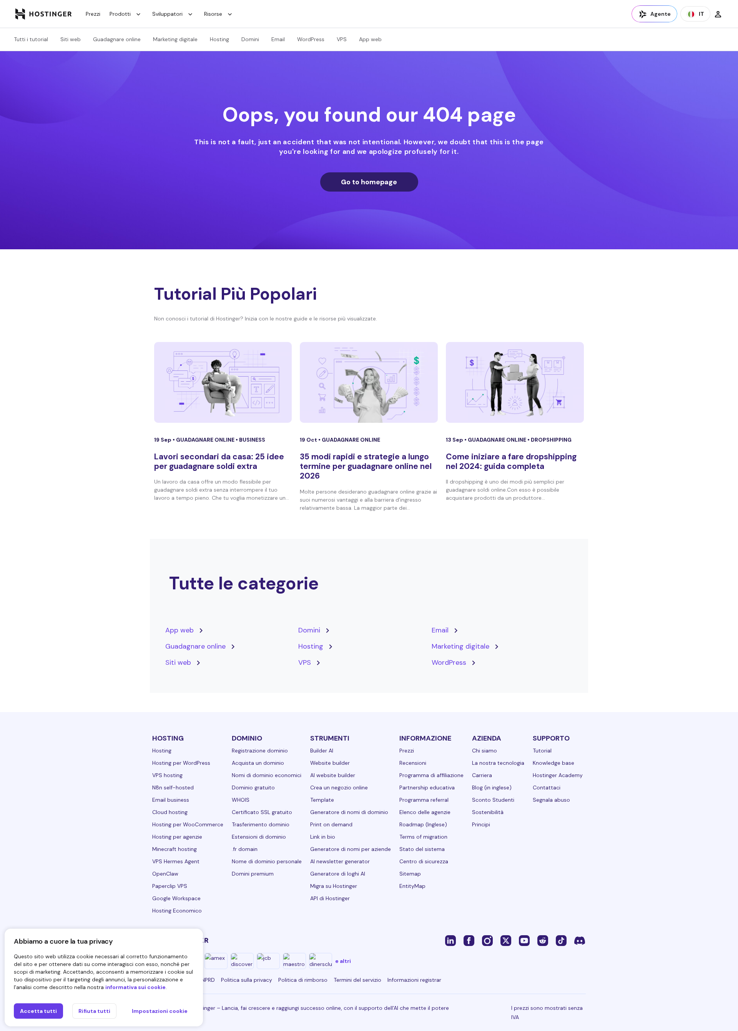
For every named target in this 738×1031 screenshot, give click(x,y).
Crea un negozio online (339, 787)
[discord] (579, 940)
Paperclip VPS (169, 886)
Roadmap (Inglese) (423, 824)
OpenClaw (165, 873)
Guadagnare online (117, 39)
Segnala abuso (551, 799)
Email (278, 39)
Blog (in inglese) (492, 787)
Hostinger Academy (558, 775)
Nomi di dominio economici (266, 775)
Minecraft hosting (174, 849)
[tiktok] (561, 940)
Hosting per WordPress (181, 762)
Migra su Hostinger (333, 886)
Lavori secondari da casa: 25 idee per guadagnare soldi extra (219, 461)
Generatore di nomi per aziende (350, 849)
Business (252, 439)
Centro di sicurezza (423, 861)
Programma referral (424, 799)
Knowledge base (553, 762)
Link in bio (322, 836)
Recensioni (412, 762)
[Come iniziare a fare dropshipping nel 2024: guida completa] (515, 382)
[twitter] (506, 940)
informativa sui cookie (135, 987)
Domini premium (253, 873)
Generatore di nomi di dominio (349, 812)
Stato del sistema (422, 849)
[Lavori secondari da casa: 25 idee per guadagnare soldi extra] (223, 382)
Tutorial (542, 750)
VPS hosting (167, 775)
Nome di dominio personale (267, 861)
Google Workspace (176, 898)
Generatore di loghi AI (337, 873)
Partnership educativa (427, 787)
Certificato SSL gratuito (262, 812)
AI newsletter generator (340, 861)
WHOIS (240, 799)
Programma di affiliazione (431, 775)
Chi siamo (484, 750)
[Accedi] (718, 14)
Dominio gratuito (253, 787)
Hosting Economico (177, 910)
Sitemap (410, 873)
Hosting (219, 39)
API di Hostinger (330, 898)
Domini (250, 39)
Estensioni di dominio (259, 836)
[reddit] (543, 940)
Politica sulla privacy (246, 979)
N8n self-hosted (173, 787)
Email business (170, 799)
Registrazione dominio (260, 750)
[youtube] (524, 940)
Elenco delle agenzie (424, 812)
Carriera (482, 775)
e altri (343, 961)
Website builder (330, 762)
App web (370, 39)
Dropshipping (551, 439)
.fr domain (245, 849)
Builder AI (321, 750)
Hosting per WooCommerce (187, 824)
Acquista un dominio (258, 762)
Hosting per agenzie (177, 836)
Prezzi (93, 13)
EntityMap (412, 886)
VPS (342, 39)
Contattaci (546, 787)
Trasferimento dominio (260, 824)
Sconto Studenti (493, 799)
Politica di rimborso (302, 979)
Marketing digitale (175, 39)
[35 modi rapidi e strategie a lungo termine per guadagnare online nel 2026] (369, 382)
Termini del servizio (357, 979)
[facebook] (469, 940)
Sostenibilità (488, 812)
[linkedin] (450, 940)
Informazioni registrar (414, 979)
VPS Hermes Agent (175, 861)
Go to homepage (369, 182)
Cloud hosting (170, 812)
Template (322, 799)
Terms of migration (423, 836)
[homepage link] (43, 14)
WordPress (310, 39)
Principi (481, 824)
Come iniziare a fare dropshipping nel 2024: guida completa (511, 461)
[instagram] (487, 940)
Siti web (70, 39)
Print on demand (331, 824)
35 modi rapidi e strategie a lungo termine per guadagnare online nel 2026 (366, 466)
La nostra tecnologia (498, 762)
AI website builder (332, 775)
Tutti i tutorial (31, 39)
